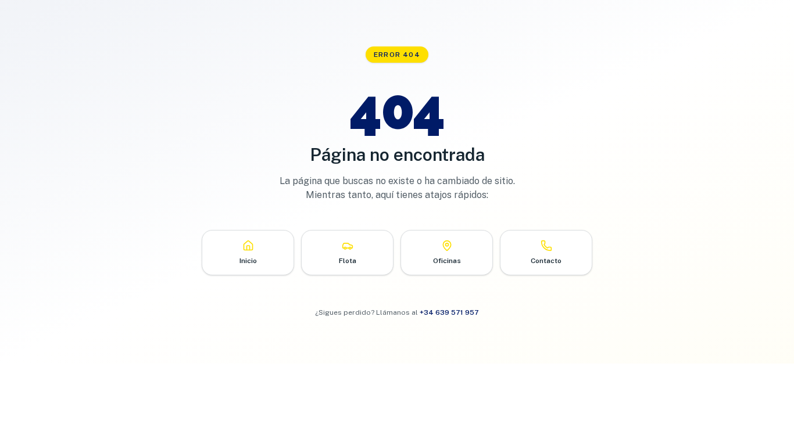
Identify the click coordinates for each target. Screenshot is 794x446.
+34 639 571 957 (449, 312)
